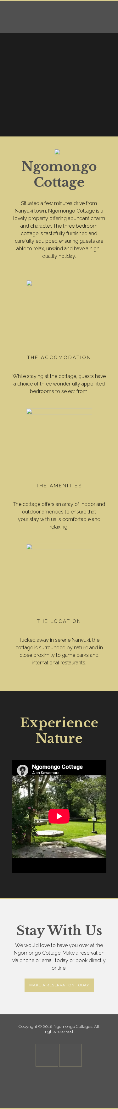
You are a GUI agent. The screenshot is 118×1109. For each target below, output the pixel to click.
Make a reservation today (59, 985)
